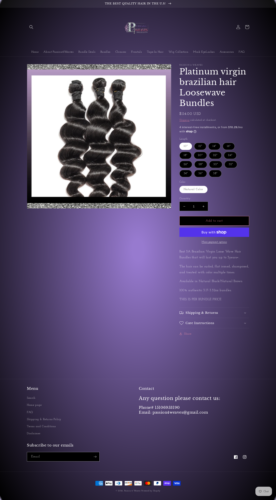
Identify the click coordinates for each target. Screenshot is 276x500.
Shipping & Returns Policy (44, 419)
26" (186, 164)
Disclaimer (34, 433)
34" (186, 173)
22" (215, 155)
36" (200, 173)
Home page (34, 405)
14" (214, 146)
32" (231, 164)
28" (201, 164)
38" (215, 173)
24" (230, 155)
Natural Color (193, 189)
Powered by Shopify (150, 491)
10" (186, 146)
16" (229, 146)
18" (185, 155)
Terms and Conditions (41, 426)
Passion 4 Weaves (132, 491)
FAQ (30, 412)
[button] (31, 27)
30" (215, 164)
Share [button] (188, 333)
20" (200, 155)
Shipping (184, 120)
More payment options (214, 242)
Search (31, 398)
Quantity (184, 198)
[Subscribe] (95, 456)
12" (200, 146)
